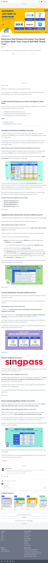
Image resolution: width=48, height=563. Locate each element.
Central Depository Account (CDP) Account (15, 115)
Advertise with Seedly (5, 551)
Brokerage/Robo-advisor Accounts (13, 124)
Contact (2, 535)
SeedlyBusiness (4, 549)
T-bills (35, 316)
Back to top (4, 209)
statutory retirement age (25, 255)
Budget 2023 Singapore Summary (30, 556)
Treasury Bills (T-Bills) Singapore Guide (31, 551)
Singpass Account (8, 122)
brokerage (4, 405)
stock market (35, 405)
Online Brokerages (27, 535)
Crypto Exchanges (27, 538)
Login (45, 1)
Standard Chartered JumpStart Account (14, 111)
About (2, 533)
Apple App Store (34, 390)
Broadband (26, 541)
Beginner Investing (5, 36)
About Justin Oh (8, 468)
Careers (2, 536)
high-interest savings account (14, 142)
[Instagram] (7, 561)
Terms (2, 540)
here (31, 520)
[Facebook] (4, 561)
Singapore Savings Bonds (24, 316)
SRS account (24, 228)
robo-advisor (15, 405)
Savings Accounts (27, 540)
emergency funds (23, 194)
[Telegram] (10, 561)
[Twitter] (1, 561)
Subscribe (24, 517)
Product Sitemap (27, 545)
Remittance (26, 543)
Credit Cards (26, 533)
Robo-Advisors (27, 536)
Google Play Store (25, 390)
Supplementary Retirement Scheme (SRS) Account (17, 113)
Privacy (2, 538)
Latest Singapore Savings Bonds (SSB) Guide (32, 552)
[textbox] (25, 481)
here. (24, 473)
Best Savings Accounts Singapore (30, 554)
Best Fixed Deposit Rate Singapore (30, 549)
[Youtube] (13, 561)
